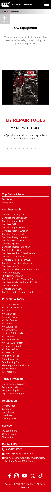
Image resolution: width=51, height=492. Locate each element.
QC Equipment (13, 12)
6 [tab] (27, 148)
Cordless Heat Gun (11, 266)
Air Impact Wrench (11, 304)
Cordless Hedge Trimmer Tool (17, 292)
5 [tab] (23, 148)
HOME (4, 12)
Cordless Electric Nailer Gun (16, 259)
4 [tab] (19, 148)
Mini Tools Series (10, 355)
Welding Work (9, 418)
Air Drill (6, 310)
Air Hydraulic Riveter (12, 342)
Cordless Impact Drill (12, 221)
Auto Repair (8, 412)
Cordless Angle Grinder (14, 233)
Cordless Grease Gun (13, 240)
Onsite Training (10, 433)
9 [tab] (39, 148)
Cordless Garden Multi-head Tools (19, 282)
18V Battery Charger (12, 275)
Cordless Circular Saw (13, 256)
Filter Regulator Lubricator (15, 365)
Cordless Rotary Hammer (15, 237)
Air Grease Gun (10, 349)
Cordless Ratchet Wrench (15, 230)
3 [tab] (15, 148)
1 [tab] (7, 148)
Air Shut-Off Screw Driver (15, 333)
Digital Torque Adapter (13, 393)
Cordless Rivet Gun (11, 250)
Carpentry (7, 408)
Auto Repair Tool (10, 358)
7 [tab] (31, 148)
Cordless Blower (10, 285)
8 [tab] (35, 148)
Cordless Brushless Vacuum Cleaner (20, 269)
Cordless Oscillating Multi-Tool (17, 263)
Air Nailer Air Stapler (12, 346)
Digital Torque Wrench (13, 383)
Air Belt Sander (9, 320)
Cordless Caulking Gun (13, 214)
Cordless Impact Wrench (14, 217)
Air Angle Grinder (11, 317)
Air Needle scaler (10, 339)
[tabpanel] (25, 129)
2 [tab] (11, 148)
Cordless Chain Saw (12, 288)
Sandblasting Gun (11, 362)
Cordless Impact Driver (14, 227)
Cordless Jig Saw (10, 243)
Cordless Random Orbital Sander (19, 253)
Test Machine (9, 371)
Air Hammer (8, 336)
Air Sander (7, 323)
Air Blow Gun (8, 352)
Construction (9, 405)
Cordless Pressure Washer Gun (18, 279)
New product (8, 202)
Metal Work (8, 415)
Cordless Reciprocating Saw (16, 246)
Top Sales (7, 199)
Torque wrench (10, 387)
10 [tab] (44, 148)
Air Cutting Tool (10, 326)
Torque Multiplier (11, 390)
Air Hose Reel (9, 368)
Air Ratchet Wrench (12, 307)
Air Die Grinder (9, 313)
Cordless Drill (9, 224)
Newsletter (7, 437)
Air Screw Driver (10, 329)
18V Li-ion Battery (11, 272)
